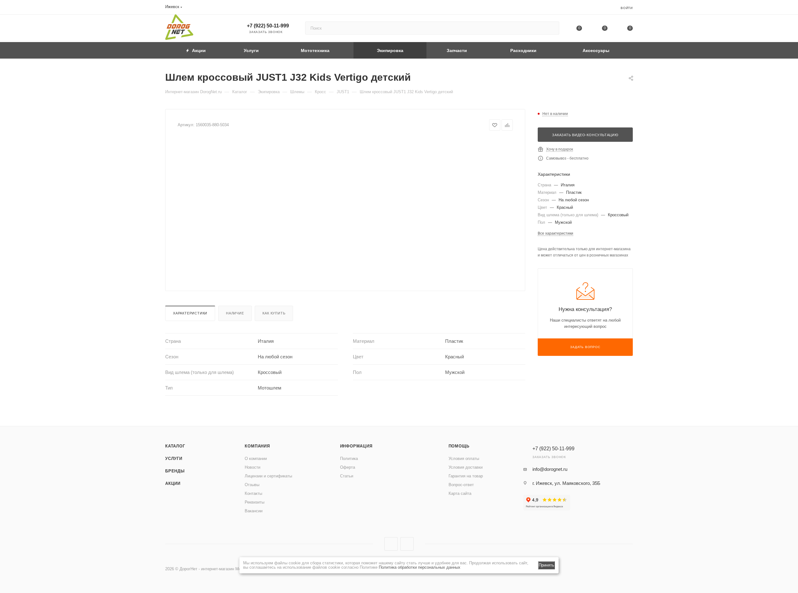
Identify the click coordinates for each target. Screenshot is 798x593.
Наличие (235, 313)
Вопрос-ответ (461, 484)
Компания (257, 446)
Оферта (347, 467)
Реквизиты (254, 502)
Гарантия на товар (466, 476)
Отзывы (252, 484)
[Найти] (551, 28)
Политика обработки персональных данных (419, 567)
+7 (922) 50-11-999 (268, 25)
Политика (349, 458)
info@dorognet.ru (549, 469)
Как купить (273, 313)
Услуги (173, 458)
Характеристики (190, 313)
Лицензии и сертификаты (268, 476)
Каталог (175, 446)
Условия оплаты (464, 458)
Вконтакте (391, 544)
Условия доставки (466, 467)
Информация (356, 446)
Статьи (346, 476)
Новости (252, 467)
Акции (172, 483)
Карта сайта (460, 493)
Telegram (407, 544)
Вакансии (253, 511)
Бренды (175, 471)
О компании (256, 458)
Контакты (253, 493)
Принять (546, 565)
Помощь (459, 446)
